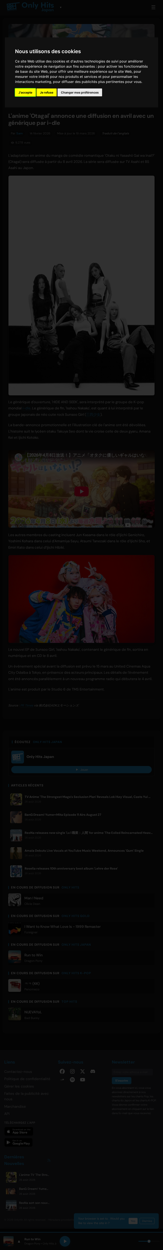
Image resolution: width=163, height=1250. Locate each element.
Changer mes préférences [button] (80, 92)
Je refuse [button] (46, 92)
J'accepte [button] (25, 92)
